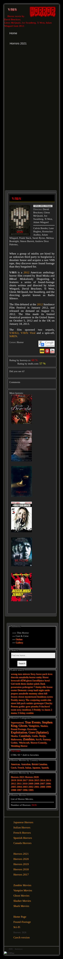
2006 (48, 783)
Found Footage (18, 729)
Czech (13, 767)
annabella (24, 677)
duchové (45, 706)
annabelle (23, 693)
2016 (30, 780)
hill (18, 703)
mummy (33, 693)
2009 (30, 783)
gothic (22, 706)
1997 (19, 790)
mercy (22, 700)
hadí (36, 690)
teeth (17, 683)
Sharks (14, 736)
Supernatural (17, 722)
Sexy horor (36, 674)
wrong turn (16, 674)
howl (47, 680)
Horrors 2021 (17, 777)
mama (14, 713)
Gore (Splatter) (38, 732)
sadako (30, 703)
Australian (25, 764)
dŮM (23, 680)
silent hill (42, 693)
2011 (19, 783)
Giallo (35, 736)
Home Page (19, 916)
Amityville (40, 687)
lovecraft (15, 680)
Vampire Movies (22, 890)
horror (32, 677)
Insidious (41, 696)
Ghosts (23, 725)
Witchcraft (24, 742)
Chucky (48, 703)
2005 (13, 786)
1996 (25, 790)
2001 (36, 786)
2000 (42, 786)
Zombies (28, 739)
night (41, 690)
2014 (42, 780)
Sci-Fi (39, 739)
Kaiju (42, 735)
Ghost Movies (21, 895)
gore (28, 706)
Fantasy (46, 739)
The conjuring (33, 700)
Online (19, 639)
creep (30, 690)
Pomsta (14, 706)
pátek (37, 683)
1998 (13, 790)
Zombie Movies (22, 885)
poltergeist (27, 687)
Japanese (36, 767)
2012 (26, 272)
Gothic (14, 742)
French (21, 767)
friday (23, 713)
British (35, 764)
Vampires (33, 725)
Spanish (44, 767)
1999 (48, 786)
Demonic (22, 690)
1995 (30, 790)
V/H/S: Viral (28, 332)
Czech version (21, 937)
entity (39, 677)
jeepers (14, 693)
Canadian (42, 764)
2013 (48, 780)
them (23, 683)
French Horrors (22, 832)
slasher (29, 683)
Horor (45, 677)
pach (23, 703)
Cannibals (25, 735)
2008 (36, 783)
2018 (19, 780)
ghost (29, 680)
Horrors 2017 (21, 874)
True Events (33, 722)
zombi (43, 700)
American (15, 764)
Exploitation (19, 732)
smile (47, 690)
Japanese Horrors (23, 822)
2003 (25, 786)
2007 (42, 783)
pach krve (47, 674)
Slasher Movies (22, 900)
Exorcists (32, 729)
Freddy (14, 700)
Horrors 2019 (21, 864)
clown (21, 696)
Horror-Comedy (39, 742)
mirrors (26, 674)
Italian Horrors (21, 827)
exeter (14, 690)
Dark (42, 683)
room (13, 709)
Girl (13, 683)
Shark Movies (21, 906)
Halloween (16, 739)
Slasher (43, 726)
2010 (24, 783)
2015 (36, 780)
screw (50, 696)
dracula (14, 677)
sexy (19, 709)
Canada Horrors (22, 843)
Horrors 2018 (21, 869)
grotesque (39, 703)
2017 (25, 780)
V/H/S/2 (14, 332)
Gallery (19, 642)
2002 (30, 786)
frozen (14, 696)
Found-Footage (22, 921)
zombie (30, 713)
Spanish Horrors (22, 837)
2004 (19, 786)
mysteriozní (31, 696)
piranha (34, 706)
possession (16, 687)
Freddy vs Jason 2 (43, 709)
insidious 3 (27, 709)
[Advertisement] (31, 87)
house (49, 687)
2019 (13, 780)
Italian (28, 767)
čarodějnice (38, 680)
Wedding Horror (19, 746)
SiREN (13, 336)
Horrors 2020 (32, 777)
